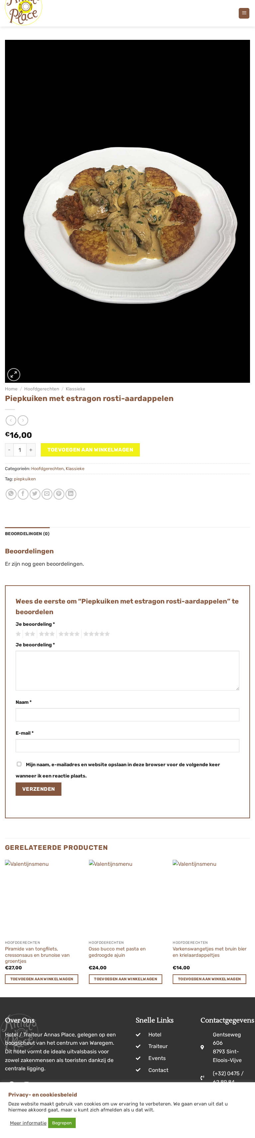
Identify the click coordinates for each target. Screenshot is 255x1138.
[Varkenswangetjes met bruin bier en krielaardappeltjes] (211, 898)
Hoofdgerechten (41, 388)
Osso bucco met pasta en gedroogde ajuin (117, 952)
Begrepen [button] (62, 1122)
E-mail (25, 733)
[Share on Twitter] (35, 494)
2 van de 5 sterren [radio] (29, 634)
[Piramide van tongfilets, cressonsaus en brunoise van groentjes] (43, 898)
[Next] (250, 928)
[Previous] (5, 928)
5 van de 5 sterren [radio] (95, 634)
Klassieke (75, 388)
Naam (24, 702)
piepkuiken (25, 478)
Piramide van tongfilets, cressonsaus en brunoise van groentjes (37, 955)
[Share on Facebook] (23, 494)
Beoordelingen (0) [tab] (27, 533)
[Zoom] (13, 374)
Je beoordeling (35, 624)
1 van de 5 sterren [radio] (17, 634)
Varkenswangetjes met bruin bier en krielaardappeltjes (209, 952)
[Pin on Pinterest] (58, 494)
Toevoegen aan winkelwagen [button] (41, 979)
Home (11, 388)
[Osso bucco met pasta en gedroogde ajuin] (127, 898)
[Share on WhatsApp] (11, 494)
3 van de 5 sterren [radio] (46, 634)
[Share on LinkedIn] (70, 494)
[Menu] (244, 13)
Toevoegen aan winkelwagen (90, 450)
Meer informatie (28, 1123)
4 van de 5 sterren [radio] (68, 634)
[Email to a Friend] (47, 494)
